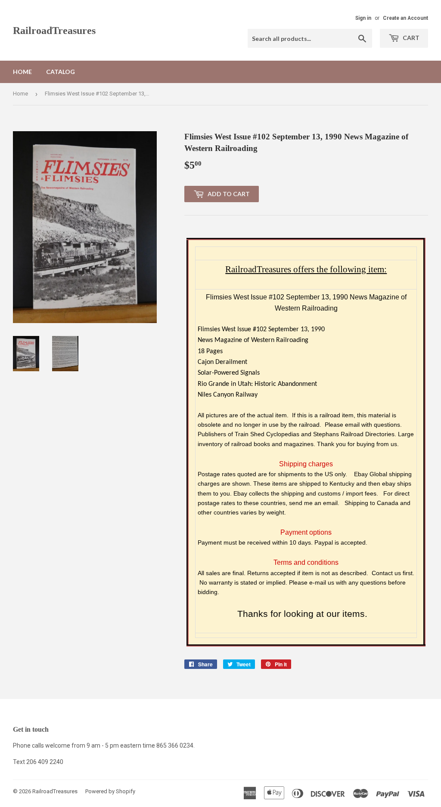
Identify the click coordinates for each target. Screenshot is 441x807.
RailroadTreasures (54, 30)
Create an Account (405, 18)
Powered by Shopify (110, 791)
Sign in (363, 18)
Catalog (60, 71)
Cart (410, 37)
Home (22, 71)
